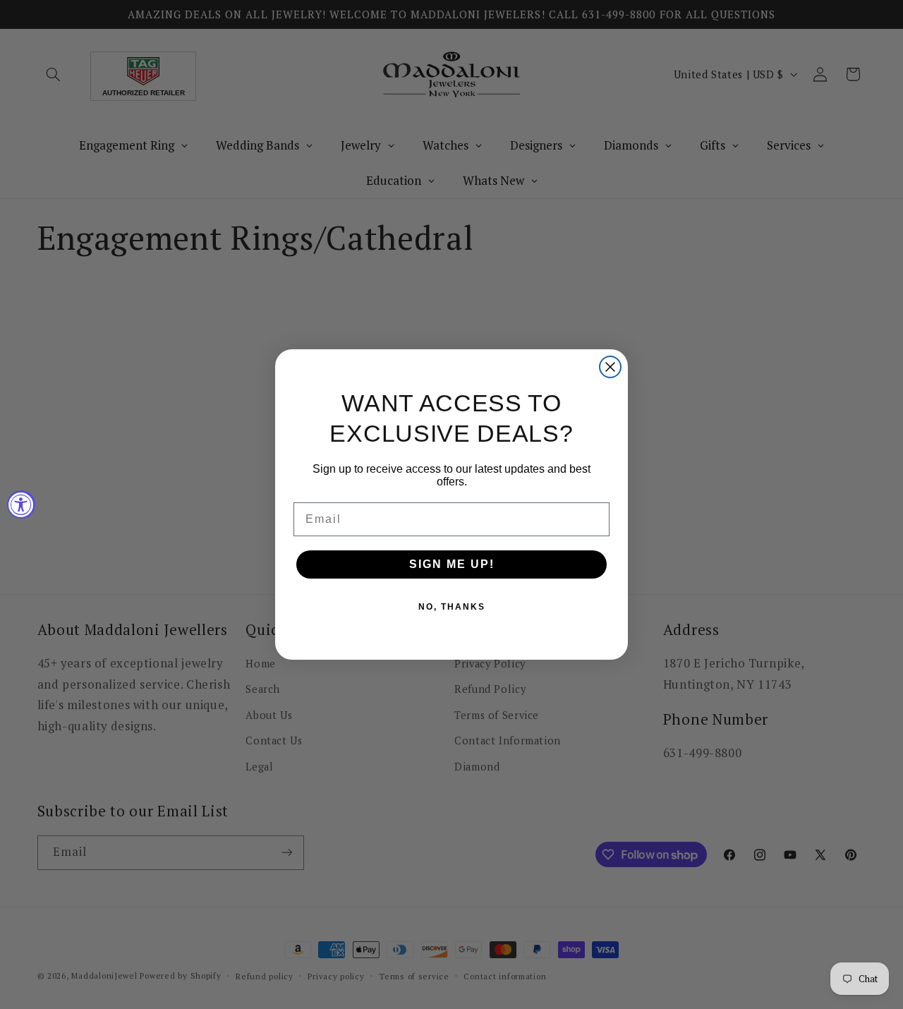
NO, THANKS (451, 607)
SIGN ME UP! (452, 564)
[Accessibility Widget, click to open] (21, 504)
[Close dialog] (610, 366)
